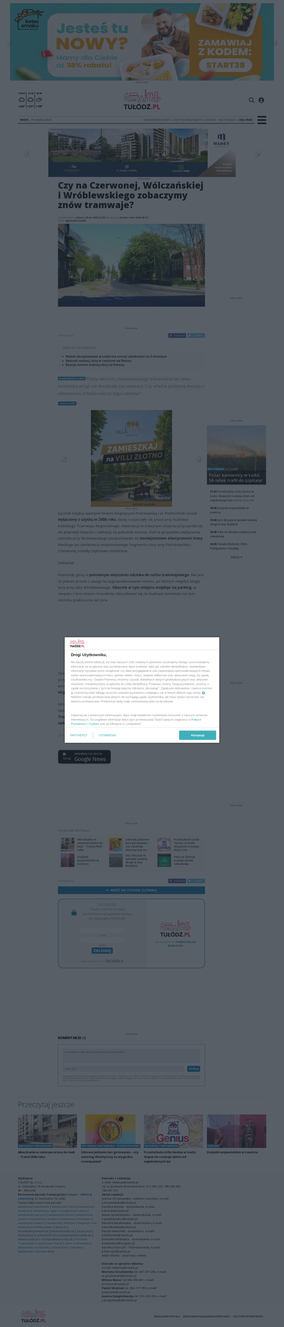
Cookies (94, 723)
